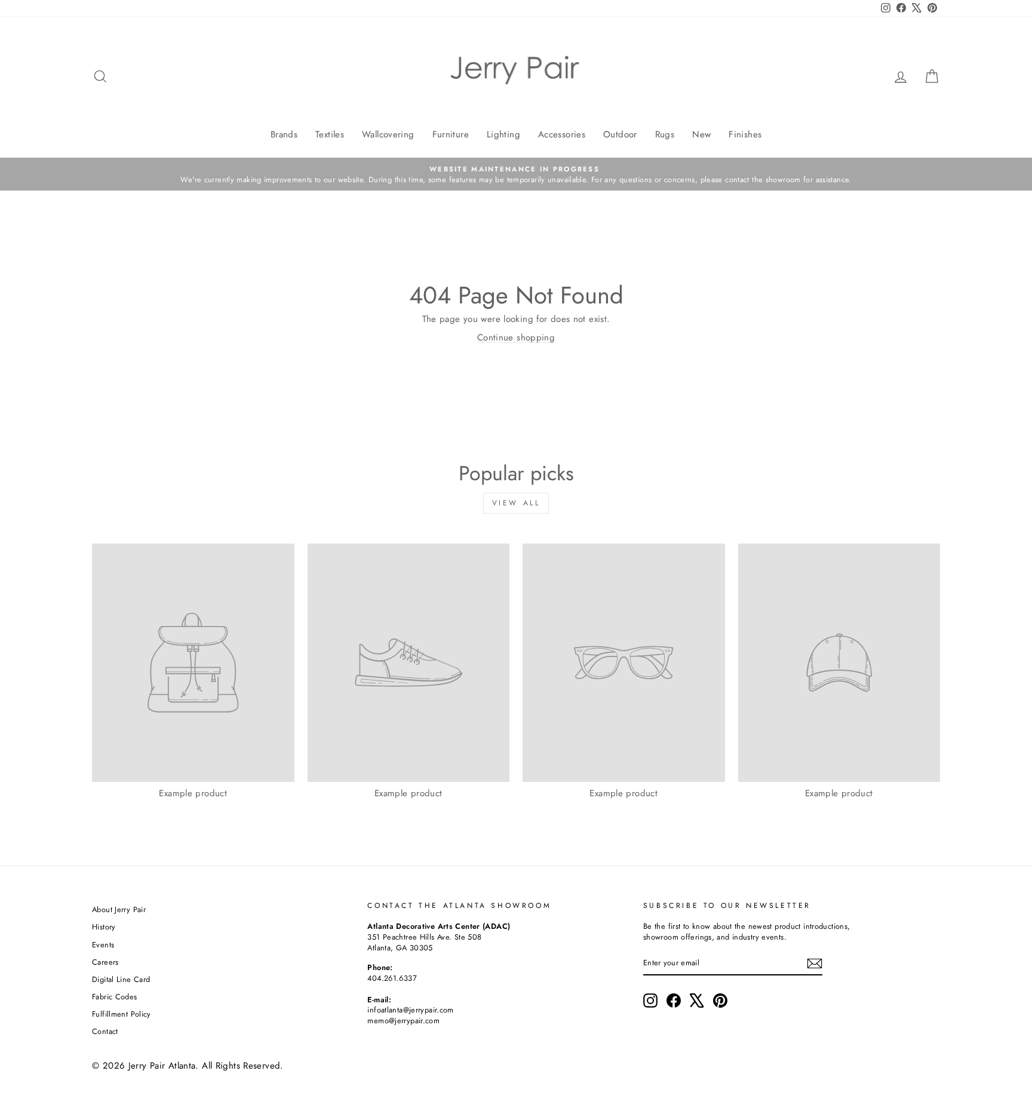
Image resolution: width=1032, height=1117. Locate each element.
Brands (284, 134)
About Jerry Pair (119, 909)
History (104, 926)
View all (516, 503)
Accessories (561, 134)
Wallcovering (388, 134)
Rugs (665, 134)
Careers (105, 962)
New (701, 134)
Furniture (450, 134)
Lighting (503, 134)
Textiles (329, 134)
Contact (105, 1031)
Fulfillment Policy (121, 1014)
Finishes (745, 134)
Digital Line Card (121, 979)
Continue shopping (516, 337)
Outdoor (620, 134)
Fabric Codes (114, 996)
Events (103, 944)
